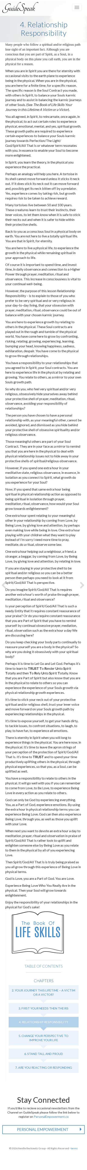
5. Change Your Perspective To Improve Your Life (43, 1038)
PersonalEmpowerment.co (51, 1116)
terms (74, 1148)
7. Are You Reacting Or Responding (43, 1067)
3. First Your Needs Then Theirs (43, 1008)
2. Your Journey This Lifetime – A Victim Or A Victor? (43, 992)
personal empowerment (42, 1129)
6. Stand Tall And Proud (43, 1054)
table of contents (43, 966)
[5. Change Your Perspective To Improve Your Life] (83, 585)
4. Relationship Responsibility (43, 1022)
